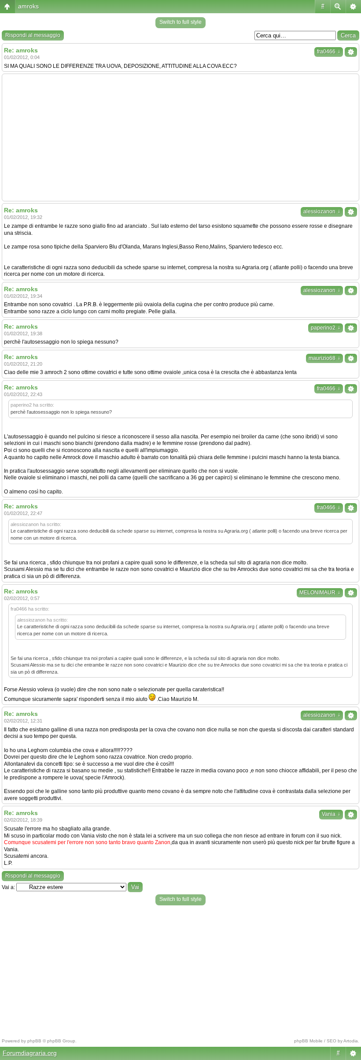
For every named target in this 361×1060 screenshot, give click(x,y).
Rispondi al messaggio (32, 35)
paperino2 (325, 328)
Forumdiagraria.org (30, 1052)
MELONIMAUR (319, 592)
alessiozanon (321, 211)
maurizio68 (324, 358)
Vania (331, 814)
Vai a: (8, 887)
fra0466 (328, 51)
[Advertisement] (180, 137)
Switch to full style (180, 22)
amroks (28, 6)
